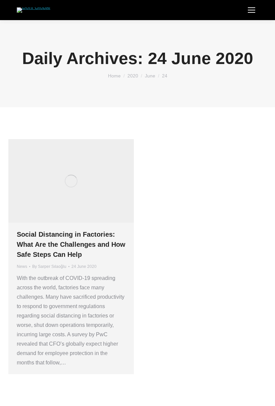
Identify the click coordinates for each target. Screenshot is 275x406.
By (49, 266)
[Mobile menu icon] (251, 10)
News (22, 266)
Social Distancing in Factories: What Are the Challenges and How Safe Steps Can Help (71, 244)
